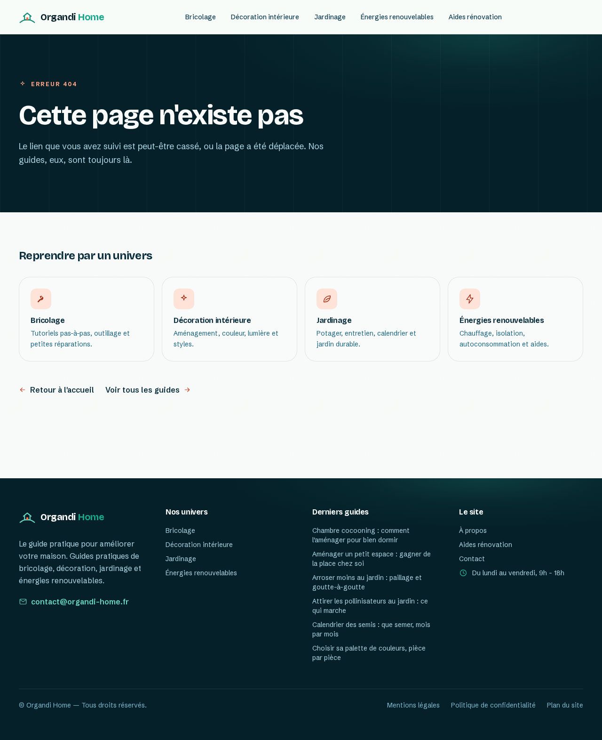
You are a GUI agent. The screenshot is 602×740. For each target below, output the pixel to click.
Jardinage (330, 17)
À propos (473, 530)
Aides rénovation (475, 17)
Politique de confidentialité (493, 705)
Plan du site (565, 705)
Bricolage (200, 17)
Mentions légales (413, 705)
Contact (472, 559)
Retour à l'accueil (62, 389)
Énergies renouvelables (397, 17)
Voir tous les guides (142, 389)
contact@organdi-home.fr (80, 601)
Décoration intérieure (265, 17)
